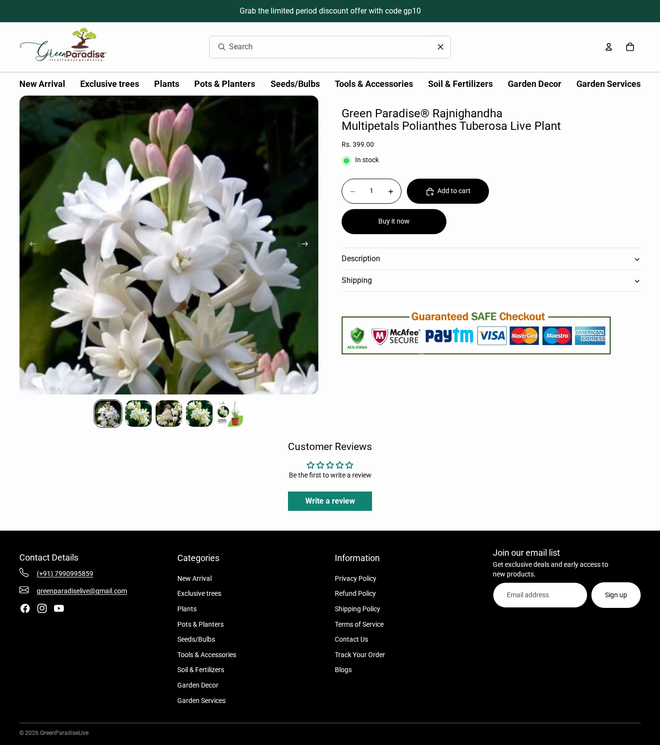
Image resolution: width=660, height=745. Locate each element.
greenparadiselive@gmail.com (82, 591)
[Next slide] (307, 245)
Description (361, 259)
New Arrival (194, 578)
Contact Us (351, 639)
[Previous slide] (30, 245)
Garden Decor (197, 685)
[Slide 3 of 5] (169, 413)
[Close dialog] (440, 46)
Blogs (343, 670)
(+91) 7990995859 (65, 573)
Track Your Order (360, 655)
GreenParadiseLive (64, 733)
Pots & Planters (200, 624)
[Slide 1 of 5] (108, 413)
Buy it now (394, 221)
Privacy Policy (355, 578)
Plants (187, 609)
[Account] (608, 46)
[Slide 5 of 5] (229, 413)
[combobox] (306, 47)
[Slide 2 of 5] (138, 413)
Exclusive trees (199, 593)
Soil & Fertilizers (200, 670)
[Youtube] (59, 608)
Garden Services (201, 700)
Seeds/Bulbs (196, 639)
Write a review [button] (330, 501)
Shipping (357, 280)
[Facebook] (25, 608)
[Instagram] (42, 608)
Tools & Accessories (206, 655)
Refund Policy (355, 593)
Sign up (616, 595)
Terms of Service (359, 624)
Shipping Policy (357, 609)
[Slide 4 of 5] (199, 413)
